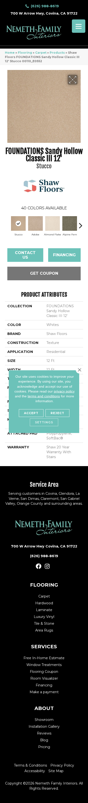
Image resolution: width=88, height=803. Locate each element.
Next (80, 223)
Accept (31, 413)
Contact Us (25, 255)
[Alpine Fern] (69, 223)
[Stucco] (18, 223)
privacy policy (64, 391)
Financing (64, 255)
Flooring (25, 52)
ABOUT (44, 708)
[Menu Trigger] (78, 26)
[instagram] (47, 567)
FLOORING (44, 585)
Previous (7, 223)
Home (10, 52)
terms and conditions (44, 396)
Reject (57, 413)
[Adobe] (35, 223)
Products (57, 52)
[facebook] (38, 567)
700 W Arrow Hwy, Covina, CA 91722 (44, 13)
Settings (44, 422)
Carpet (40, 52)
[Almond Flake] (52, 223)
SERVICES (44, 646)
